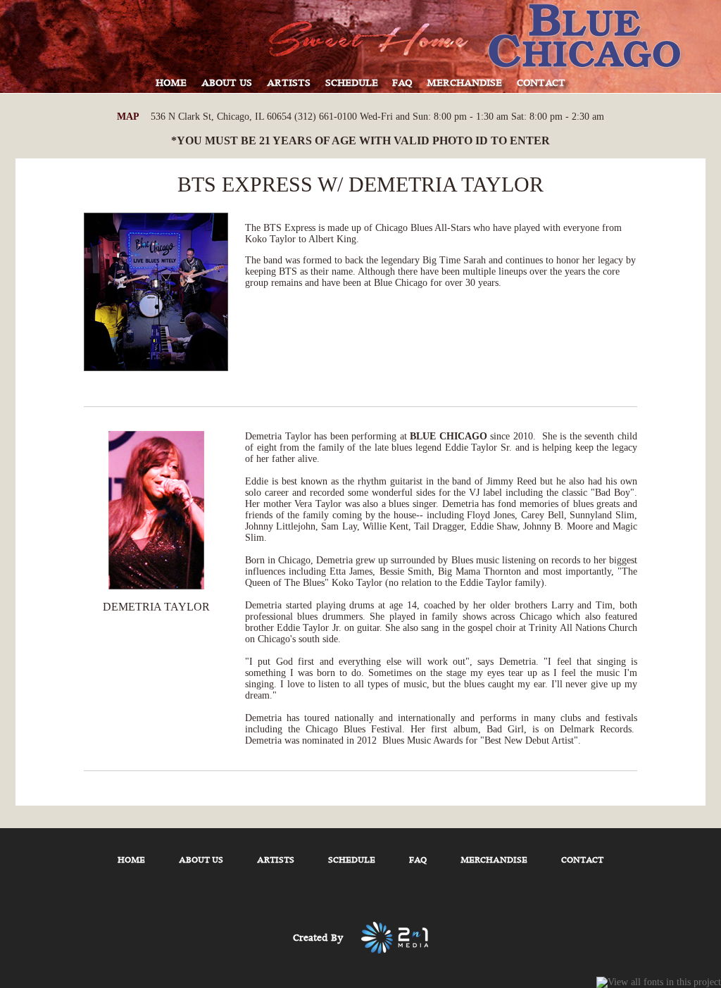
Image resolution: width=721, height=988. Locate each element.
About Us (201, 860)
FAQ (418, 860)
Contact (582, 860)
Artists (275, 860)
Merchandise (493, 860)
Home (131, 860)
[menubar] (360, 87)
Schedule (351, 860)
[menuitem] (171, 87)
